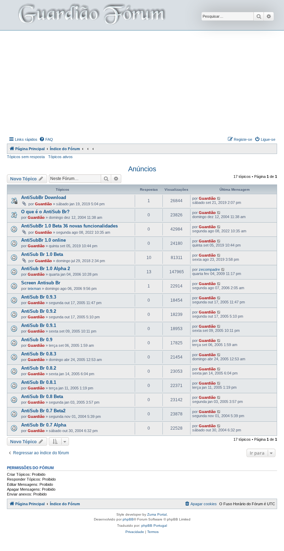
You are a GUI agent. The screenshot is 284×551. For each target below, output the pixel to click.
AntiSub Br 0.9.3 (38, 297)
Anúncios (142, 169)
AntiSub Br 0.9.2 (38, 311)
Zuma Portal (157, 514)
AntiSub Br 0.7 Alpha (43, 425)
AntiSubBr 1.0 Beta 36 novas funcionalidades (69, 226)
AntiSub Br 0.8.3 (38, 353)
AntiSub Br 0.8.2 (38, 368)
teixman (34, 288)
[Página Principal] (91, 15)
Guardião (43, 204)
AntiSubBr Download (43, 197)
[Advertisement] (145, 82)
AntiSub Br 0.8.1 (38, 382)
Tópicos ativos (60, 157)
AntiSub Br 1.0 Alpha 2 (45, 268)
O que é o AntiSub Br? (45, 211)
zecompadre (209, 269)
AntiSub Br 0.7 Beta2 (43, 410)
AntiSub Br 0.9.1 (38, 325)
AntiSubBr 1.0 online (43, 240)
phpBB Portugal (154, 525)
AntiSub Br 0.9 (36, 339)
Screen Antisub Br (40, 282)
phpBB (128, 519)
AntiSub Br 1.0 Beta (42, 254)
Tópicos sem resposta (26, 157)
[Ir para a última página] (219, 198)
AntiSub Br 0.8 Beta (42, 396)
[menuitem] (46, 139)
